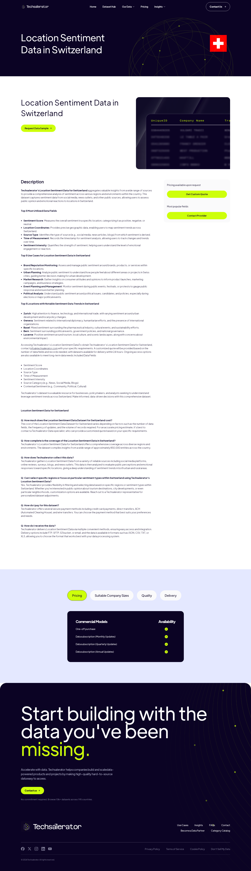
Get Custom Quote (197, 194)
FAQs (212, 825)
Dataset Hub (109, 6)
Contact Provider (197, 215)
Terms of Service (175, 849)
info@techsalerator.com (44, 348)
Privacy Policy (152, 849)
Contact (225, 825)
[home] (35, 6)
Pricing (144, 6)
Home (93, 6)
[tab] (77, 595)
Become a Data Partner (193, 830)
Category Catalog (220, 830)
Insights (199, 825)
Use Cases (182, 825)
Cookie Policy (197, 849)
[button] (128, 7)
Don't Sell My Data (220, 849)
